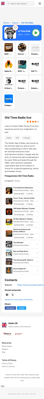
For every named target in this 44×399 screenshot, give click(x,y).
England (15, 23)
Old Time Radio (27, 23)
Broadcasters (7, 346)
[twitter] (12, 294)
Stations (6, 23)
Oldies (8, 138)
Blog (3, 352)
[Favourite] (15, 27)
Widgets (5, 349)
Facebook (10, 308)
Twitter (21, 308)
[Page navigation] (39, 3)
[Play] (36, 33)
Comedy (26, 138)
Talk (17, 138)
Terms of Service (8, 366)
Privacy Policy (7, 363)
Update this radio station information (19, 300)
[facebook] (7, 294)
